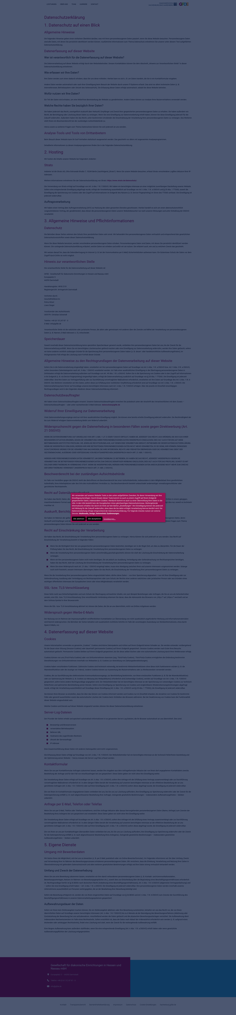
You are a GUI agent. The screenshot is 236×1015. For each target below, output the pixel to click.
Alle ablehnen (78, 519)
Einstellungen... (110, 519)
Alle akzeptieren (94, 519)
